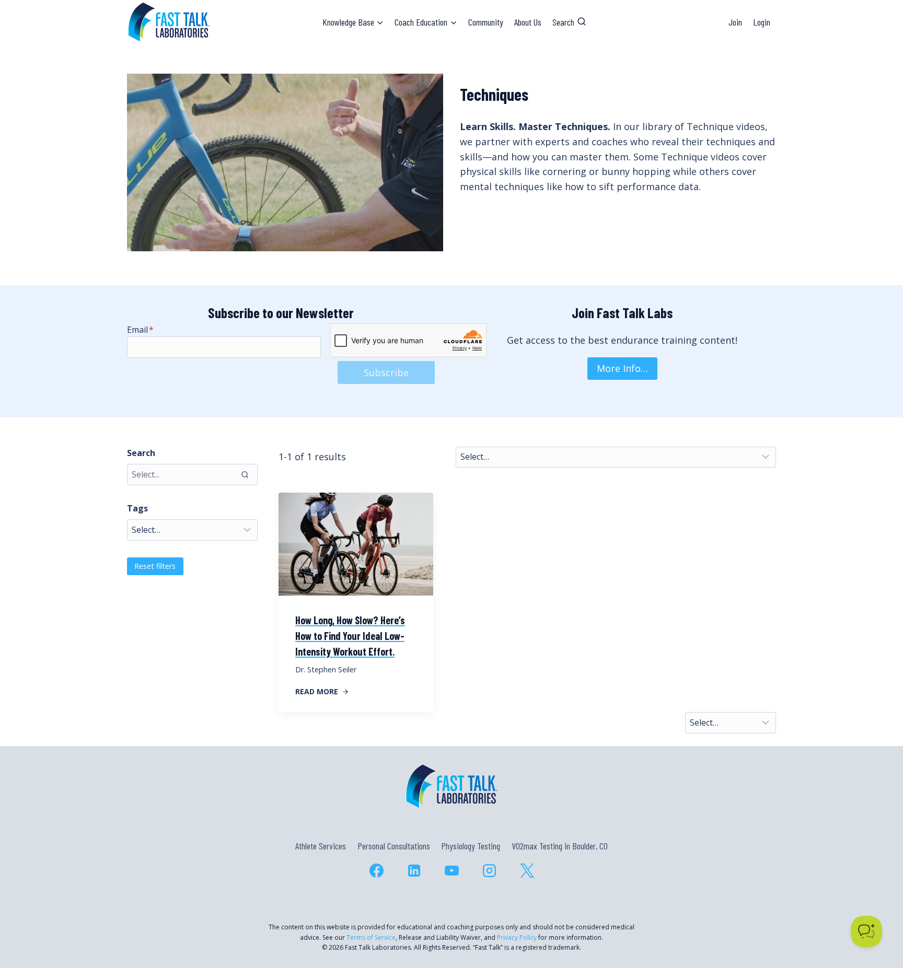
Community (485, 22)
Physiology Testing (470, 846)
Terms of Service (371, 937)
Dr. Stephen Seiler (325, 669)
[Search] (244, 474)
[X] (527, 870)
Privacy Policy (517, 937)
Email (140, 329)
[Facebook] (376, 870)
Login (761, 22)
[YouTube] (451, 870)
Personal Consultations (393, 846)
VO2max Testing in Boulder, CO (560, 846)
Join (735, 22)
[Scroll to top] (876, 915)
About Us (527, 22)
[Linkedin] (414, 870)
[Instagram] (489, 870)
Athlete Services (320, 846)
